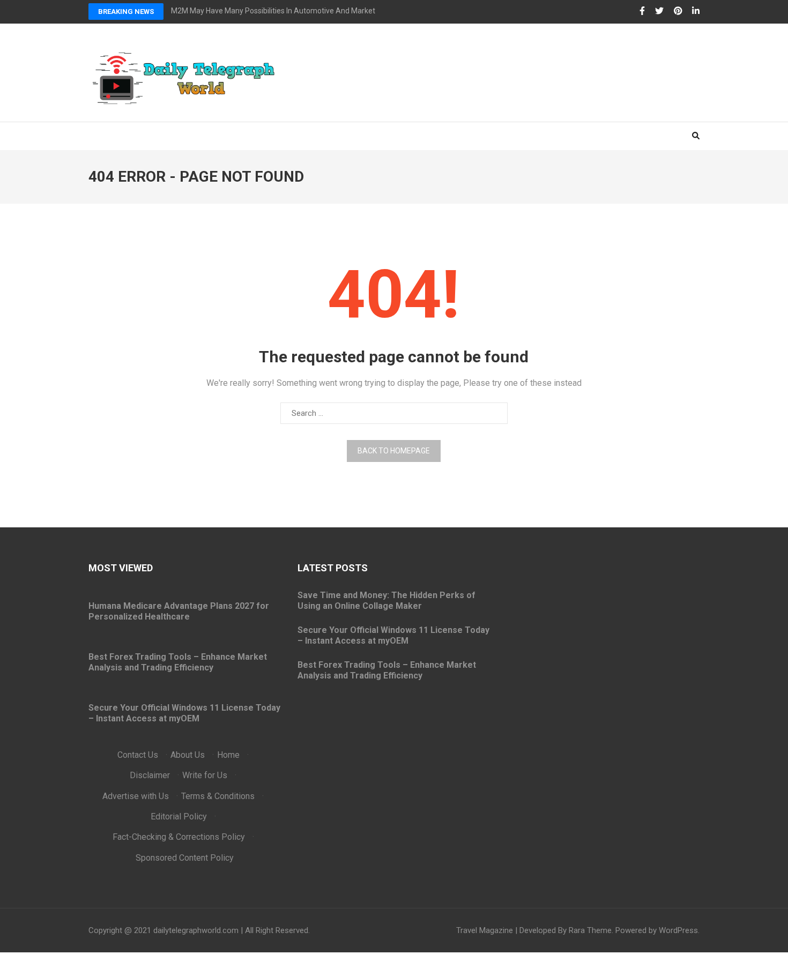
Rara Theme (590, 930)
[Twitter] (659, 11)
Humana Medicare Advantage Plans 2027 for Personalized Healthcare (178, 611)
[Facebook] (642, 11)
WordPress (678, 930)
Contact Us (137, 755)
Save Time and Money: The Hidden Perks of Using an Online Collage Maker (386, 600)
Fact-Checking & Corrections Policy (179, 837)
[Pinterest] (678, 11)
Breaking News (126, 12)
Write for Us (204, 775)
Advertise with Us (135, 796)
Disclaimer (150, 775)
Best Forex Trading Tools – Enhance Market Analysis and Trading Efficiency (177, 662)
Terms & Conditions (218, 796)
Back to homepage (394, 450)
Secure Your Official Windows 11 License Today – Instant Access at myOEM (184, 713)
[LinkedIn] (696, 11)
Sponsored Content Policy (185, 858)
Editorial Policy (179, 816)
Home (228, 755)
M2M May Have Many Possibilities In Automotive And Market (273, 10)
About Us (187, 755)
